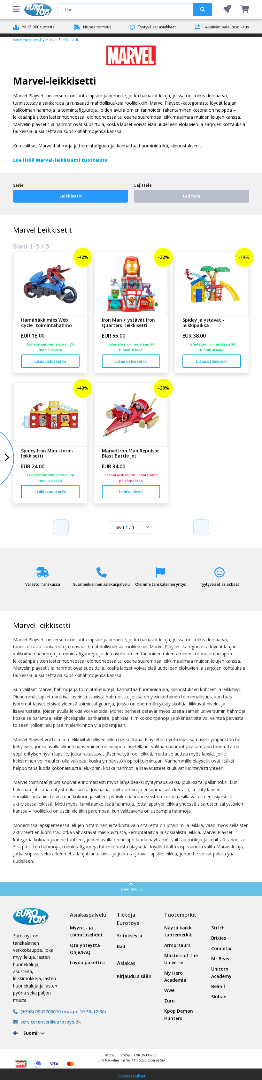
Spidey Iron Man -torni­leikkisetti (47, 453)
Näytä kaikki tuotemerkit (178, 931)
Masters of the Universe (181, 958)
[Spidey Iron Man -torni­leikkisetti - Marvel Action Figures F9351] (50, 415)
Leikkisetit (69, 39)
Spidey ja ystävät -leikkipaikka (203, 322)
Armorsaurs (177, 945)
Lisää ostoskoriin (50, 361)
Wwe (169, 990)
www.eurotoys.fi (27, 39)
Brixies (218, 938)
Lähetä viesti (131, 492)
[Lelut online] (38, 10)
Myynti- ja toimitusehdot (86, 931)
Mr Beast (221, 959)
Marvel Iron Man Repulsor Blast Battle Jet (130, 453)
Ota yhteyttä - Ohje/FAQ (86, 948)
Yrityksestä (129, 936)
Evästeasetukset (131, 1076)
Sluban (219, 997)
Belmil (218, 986)
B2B (121, 946)
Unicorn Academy (221, 972)
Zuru (169, 1001)
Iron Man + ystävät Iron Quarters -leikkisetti (128, 322)
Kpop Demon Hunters (178, 1014)
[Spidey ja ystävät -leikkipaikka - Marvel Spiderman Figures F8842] (212, 284)
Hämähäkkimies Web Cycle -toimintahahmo (46, 322)
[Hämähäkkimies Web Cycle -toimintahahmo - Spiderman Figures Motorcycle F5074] (50, 284)
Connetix (221, 948)
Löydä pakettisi (87, 962)
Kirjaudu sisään (134, 976)
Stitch (218, 928)
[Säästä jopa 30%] (227, 9)
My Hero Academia (175, 976)
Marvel (51, 39)
